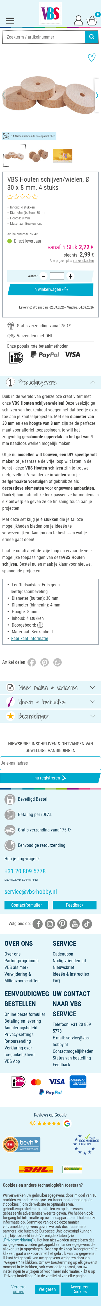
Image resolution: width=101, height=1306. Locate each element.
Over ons (12, 954)
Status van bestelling (72, 1058)
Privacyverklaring (18, 1240)
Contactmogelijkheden (73, 1051)
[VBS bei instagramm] (50, 923)
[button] (8, 95)
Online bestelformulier (24, 1014)
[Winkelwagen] (92, 20)
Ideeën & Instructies (71, 974)
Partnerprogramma (21, 960)
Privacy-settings (18, 1034)
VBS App (12, 1061)
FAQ (56, 980)
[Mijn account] (78, 20)
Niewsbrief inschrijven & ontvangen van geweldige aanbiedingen (50, 747)
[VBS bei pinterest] (62, 923)
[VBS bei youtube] (74, 923)
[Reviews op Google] (50, 1120)
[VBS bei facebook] (37, 923)
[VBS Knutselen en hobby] (50, 13)
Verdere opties (18, 1289)
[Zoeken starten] (92, 37)
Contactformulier (26, 905)
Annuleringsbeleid (20, 1027)
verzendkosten (83, 261)
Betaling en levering (22, 1021)
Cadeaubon (63, 954)
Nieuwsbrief (63, 967)
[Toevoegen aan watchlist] (92, 58)
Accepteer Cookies (79, 1289)
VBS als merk (16, 967)
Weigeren (47, 1289)
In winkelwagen (47, 289)
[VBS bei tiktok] (87, 923)
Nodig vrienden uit (69, 960)
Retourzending (17, 1041)
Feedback (74, 905)
